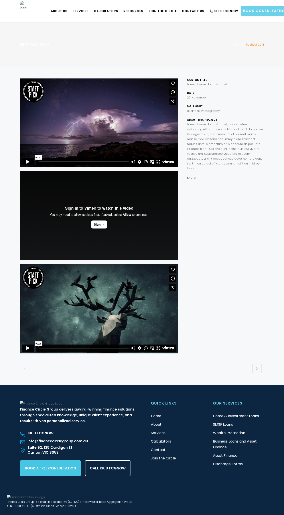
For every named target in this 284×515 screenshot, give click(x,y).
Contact (158, 449)
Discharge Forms (228, 464)
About (156, 424)
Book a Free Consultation (50, 468)
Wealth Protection (229, 432)
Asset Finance (225, 455)
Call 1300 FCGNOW (108, 468)
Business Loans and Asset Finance (235, 444)
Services (158, 432)
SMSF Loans (223, 424)
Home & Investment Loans (236, 416)
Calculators (161, 441)
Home (238, 44)
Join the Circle (163, 458)
